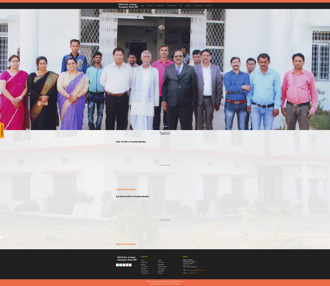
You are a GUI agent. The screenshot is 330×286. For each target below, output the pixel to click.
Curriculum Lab (145, 273)
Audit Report (161, 271)
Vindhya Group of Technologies (171, 283)
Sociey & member (171, 5)
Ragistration (160, 5)
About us (150, 5)
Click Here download (125, 189)
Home (142, 5)
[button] (18, 62)
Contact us (160, 273)
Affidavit (143, 264)
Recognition (144, 268)
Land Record (144, 266)
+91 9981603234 (192, 273)
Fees (181, 5)
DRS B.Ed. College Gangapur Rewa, (157, 281)
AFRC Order (161, 262)
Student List (144, 262)
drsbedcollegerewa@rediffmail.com (202, 1)
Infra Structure (144, 271)
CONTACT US (209, 5)
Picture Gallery (198, 5)
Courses (188, 5)
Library (159, 260)
